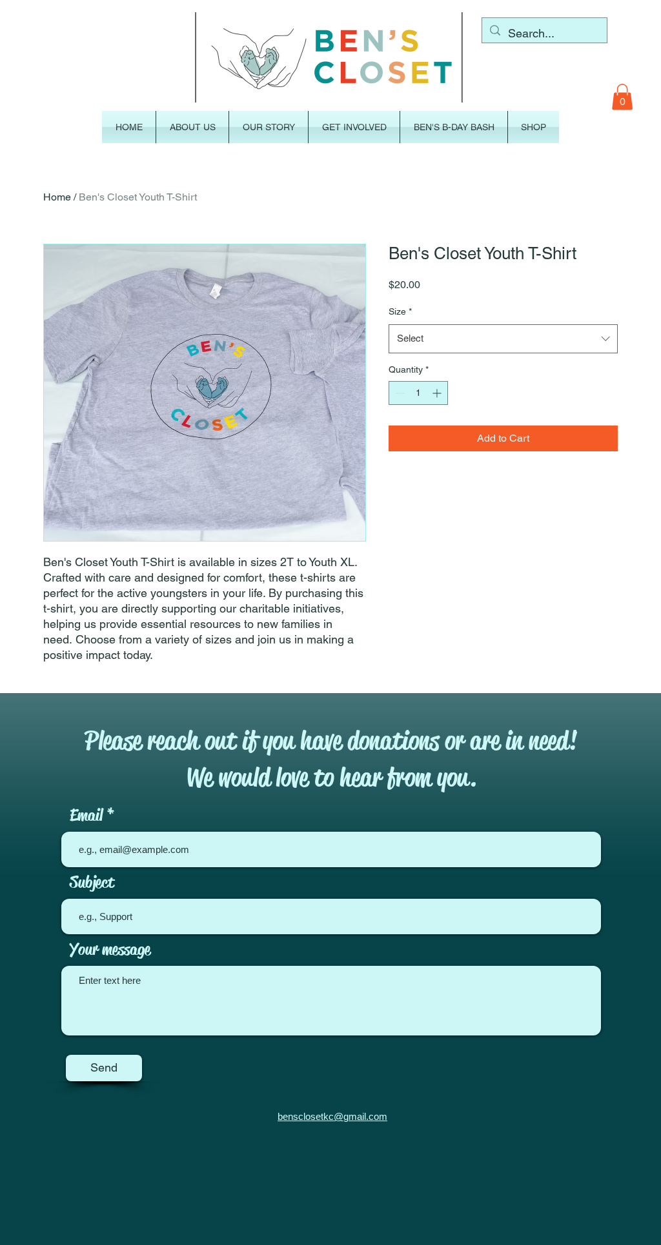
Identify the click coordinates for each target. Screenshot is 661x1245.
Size (400, 311)
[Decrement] (399, 393)
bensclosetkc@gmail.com (332, 1116)
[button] (622, 97)
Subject (92, 882)
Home (57, 197)
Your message (110, 949)
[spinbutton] (418, 393)
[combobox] (503, 338)
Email (86, 815)
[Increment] (438, 393)
